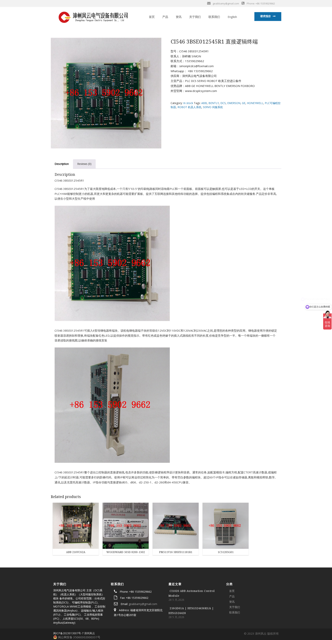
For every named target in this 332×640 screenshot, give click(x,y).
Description (62, 164)
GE (243, 103)
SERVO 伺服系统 (213, 107)
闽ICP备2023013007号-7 (68, 633)
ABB (204, 103)
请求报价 (265, 16)
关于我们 (194, 17)
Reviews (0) (84, 164)
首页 (151, 17)
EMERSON (233, 103)
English (232, 17)
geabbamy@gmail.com (143, 604)
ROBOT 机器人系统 (189, 107)
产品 (165, 17)
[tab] (61, 164)
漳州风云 (89, 633)
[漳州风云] (92, 16)
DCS (223, 103)
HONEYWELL (255, 103)
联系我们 (214, 17)
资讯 (178, 17)
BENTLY (213, 103)
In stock (188, 103)
